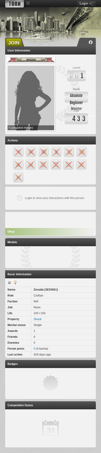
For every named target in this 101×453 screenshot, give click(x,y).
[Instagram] (84, 42)
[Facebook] (91, 42)
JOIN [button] (13, 42)
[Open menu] (28, 3)
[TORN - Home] (14, 4)
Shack (38, 319)
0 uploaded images (20, 127)
